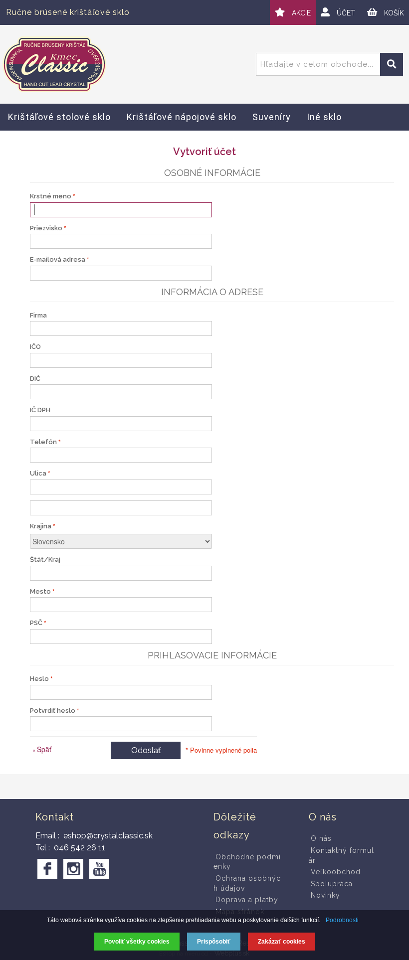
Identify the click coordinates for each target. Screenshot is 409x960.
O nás (321, 838)
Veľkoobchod (336, 872)
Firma (38, 315)
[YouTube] (99, 869)
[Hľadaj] (391, 64)
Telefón (43, 442)
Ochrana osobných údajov (247, 883)
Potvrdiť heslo (52, 710)
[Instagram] (73, 869)
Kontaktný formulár (341, 855)
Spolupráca (332, 884)
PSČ (36, 623)
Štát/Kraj (45, 559)
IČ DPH (40, 410)
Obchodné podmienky (247, 862)
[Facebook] (47, 869)
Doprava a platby (246, 900)
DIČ (35, 378)
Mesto (40, 591)
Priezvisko (46, 228)
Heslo (39, 678)
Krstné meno (50, 196)
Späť (41, 749)
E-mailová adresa (57, 259)
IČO (35, 346)
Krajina (40, 526)
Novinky (325, 895)
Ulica (38, 473)
